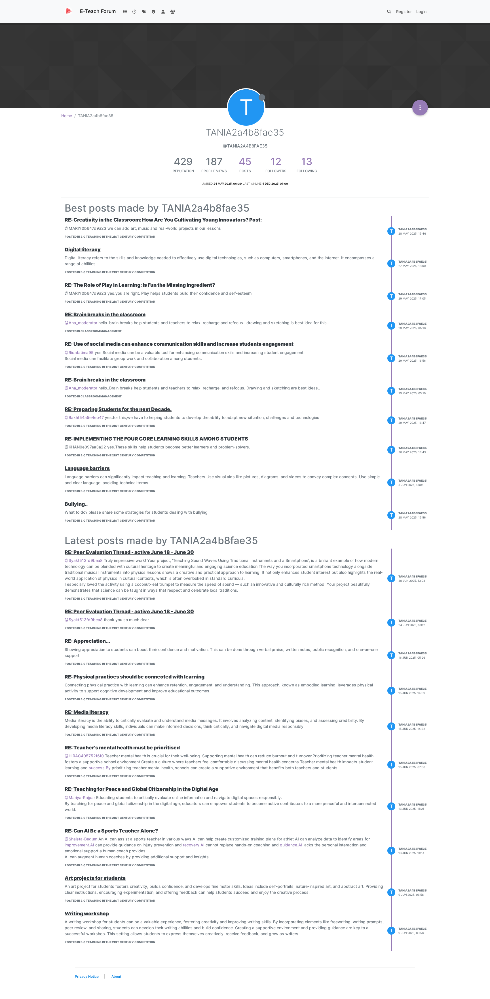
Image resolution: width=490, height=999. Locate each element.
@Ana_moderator (81, 322)
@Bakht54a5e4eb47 (84, 417)
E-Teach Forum (98, 11)
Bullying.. (76, 504)
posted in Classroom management (93, 331)
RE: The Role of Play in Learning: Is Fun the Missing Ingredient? (140, 285)
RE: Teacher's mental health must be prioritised (122, 748)
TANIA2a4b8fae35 (412, 229)
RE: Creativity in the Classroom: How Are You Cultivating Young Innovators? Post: (163, 220)
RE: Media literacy (87, 712)
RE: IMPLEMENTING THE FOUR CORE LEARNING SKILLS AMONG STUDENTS (156, 439)
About (116, 976)
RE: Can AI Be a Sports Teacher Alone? (111, 831)
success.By (100, 767)
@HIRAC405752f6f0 (84, 755)
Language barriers (87, 468)
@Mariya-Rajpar (80, 797)
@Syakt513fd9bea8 (84, 560)
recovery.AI (193, 844)
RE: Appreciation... (87, 641)
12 (276, 161)
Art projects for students (95, 878)
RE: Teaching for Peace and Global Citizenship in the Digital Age (141, 789)
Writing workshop (87, 913)
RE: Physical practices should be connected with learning (134, 677)
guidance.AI (291, 844)
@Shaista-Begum (81, 838)
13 (306, 161)
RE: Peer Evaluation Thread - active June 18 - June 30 (129, 552)
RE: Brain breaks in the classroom (105, 314)
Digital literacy (83, 249)
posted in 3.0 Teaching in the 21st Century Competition (110, 236)
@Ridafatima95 (79, 352)
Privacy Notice (87, 976)
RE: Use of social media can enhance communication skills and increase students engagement (179, 344)
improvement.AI (79, 844)
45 (245, 161)
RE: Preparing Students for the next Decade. (118, 409)
